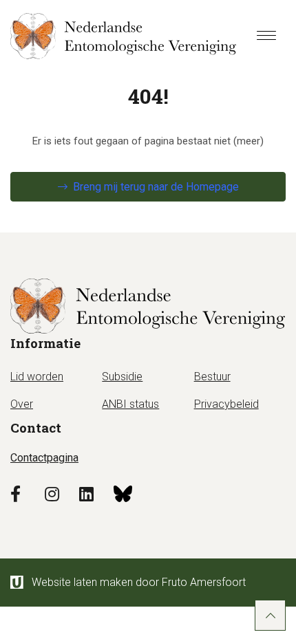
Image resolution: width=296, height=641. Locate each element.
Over (21, 404)
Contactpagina (44, 457)
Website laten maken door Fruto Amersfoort (139, 582)
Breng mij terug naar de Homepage (156, 186)
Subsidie (122, 376)
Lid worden (36, 376)
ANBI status (130, 404)
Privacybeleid (226, 404)
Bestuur (212, 376)
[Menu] (266, 36)
